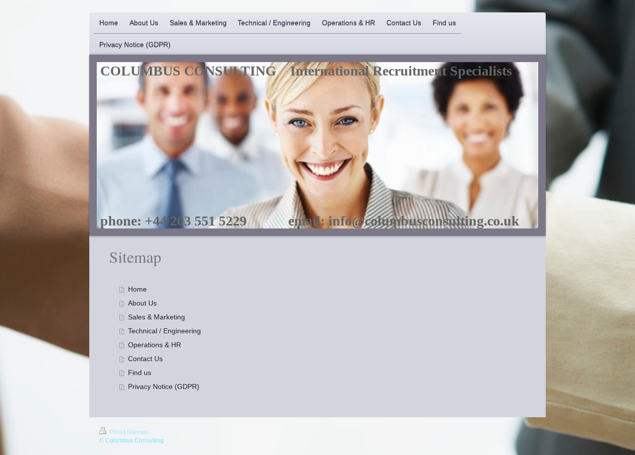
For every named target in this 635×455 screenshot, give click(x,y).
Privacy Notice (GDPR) (163, 386)
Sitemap (138, 432)
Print (116, 432)
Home (137, 289)
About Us (142, 303)
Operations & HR (154, 345)
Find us (139, 373)
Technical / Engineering (164, 331)
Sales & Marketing (156, 317)
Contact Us (145, 359)
